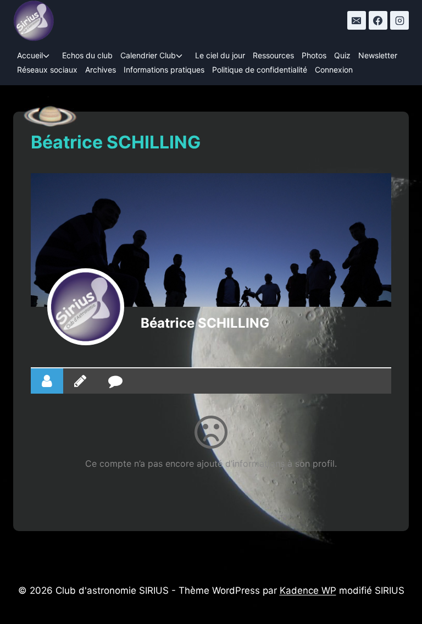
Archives (100, 69)
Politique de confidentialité (259, 69)
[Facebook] (378, 20)
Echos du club (87, 55)
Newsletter (377, 55)
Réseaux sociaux (47, 69)
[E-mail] (356, 20)
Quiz (342, 55)
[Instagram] (399, 20)
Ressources (273, 55)
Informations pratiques (164, 69)
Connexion (334, 69)
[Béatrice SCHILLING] (85, 306)
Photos (314, 55)
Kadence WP (308, 590)
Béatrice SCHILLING (205, 323)
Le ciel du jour (220, 55)
